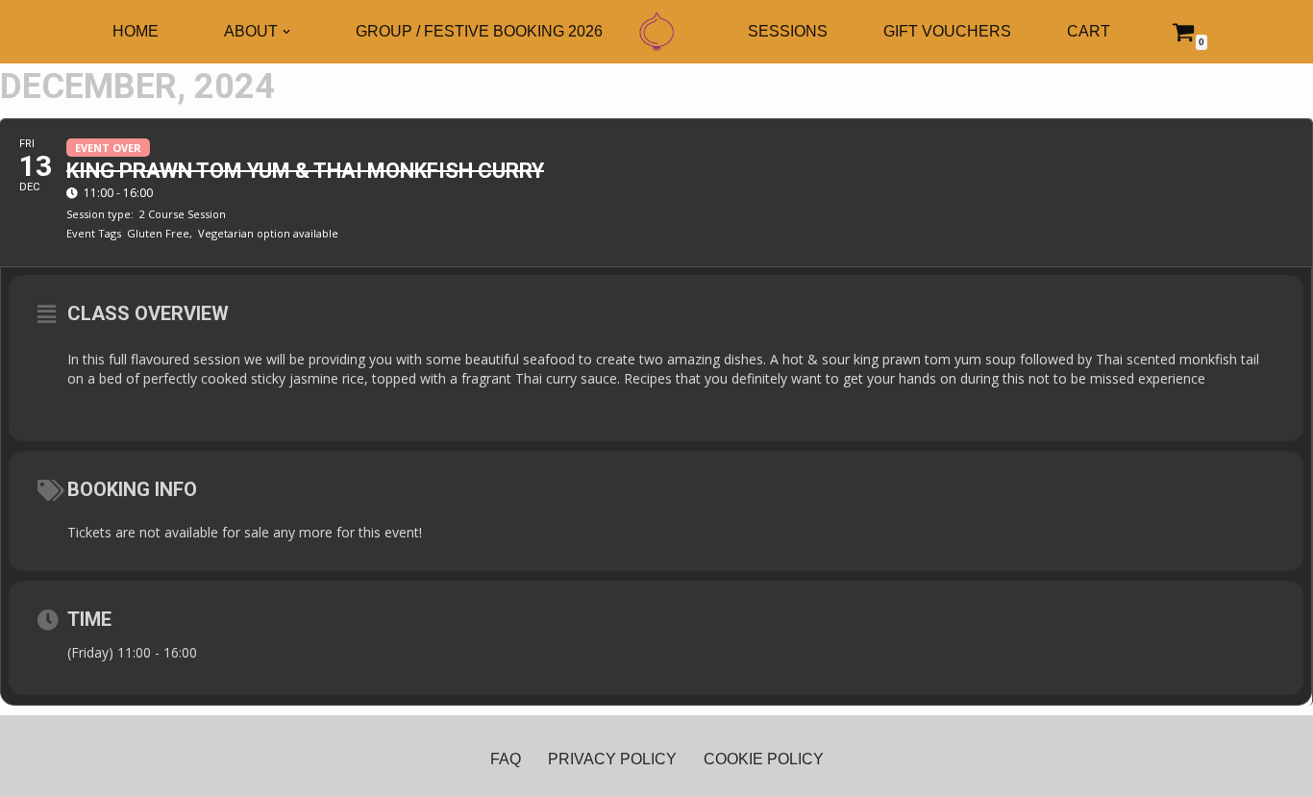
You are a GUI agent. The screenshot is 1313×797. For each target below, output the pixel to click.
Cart (1088, 31)
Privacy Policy (612, 759)
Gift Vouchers (947, 31)
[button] (286, 32)
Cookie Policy (764, 759)
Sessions (788, 31)
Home (135, 31)
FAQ (505, 759)
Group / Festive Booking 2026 (479, 31)
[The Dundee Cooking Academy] (656, 31)
